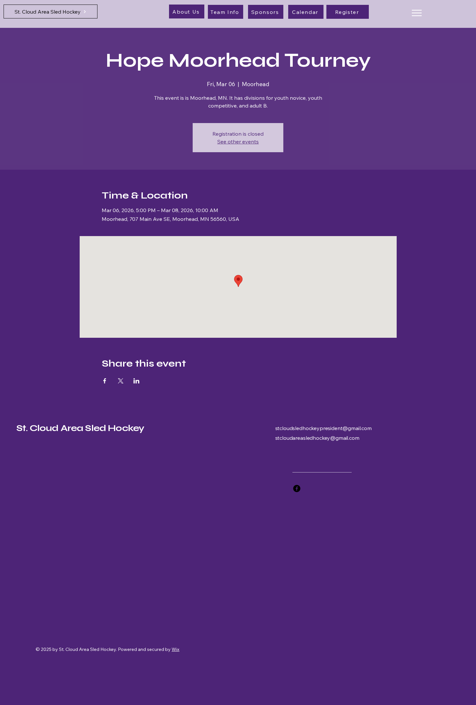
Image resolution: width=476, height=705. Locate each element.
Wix (175, 649)
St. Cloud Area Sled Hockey (80, 428)
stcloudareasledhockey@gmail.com (317, 438)
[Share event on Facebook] (105, 380)
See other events (238, 141)
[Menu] (416, 13)
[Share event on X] (121, 380)
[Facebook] (296, 488)
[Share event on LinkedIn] (136, 380)
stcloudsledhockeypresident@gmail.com (323, 428)
